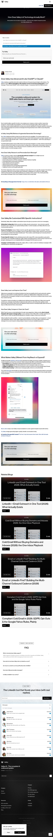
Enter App (41, 5)
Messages (9, 370)
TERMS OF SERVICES (26, 823)
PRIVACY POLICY (26, 820)
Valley (2, 82)
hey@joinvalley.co (8, 770)
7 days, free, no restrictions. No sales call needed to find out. (26, 181)
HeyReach (13, 360)
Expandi (19, 360)
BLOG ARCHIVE (26, 825)
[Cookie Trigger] (50, 834)
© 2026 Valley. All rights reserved (27, 818)
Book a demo (4, 428)
